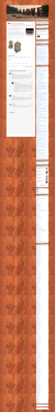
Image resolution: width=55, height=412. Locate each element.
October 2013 (38, 375)
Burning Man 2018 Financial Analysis (41, 143)
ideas (26, 63)
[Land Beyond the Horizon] (46, 176)
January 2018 (38, 306)
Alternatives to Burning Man (40, 198)
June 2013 (38, 380)
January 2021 (38, 259)
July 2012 (38, 395)
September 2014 (39, 360)
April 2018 (38, 302)
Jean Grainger (39, 168)
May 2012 (38, 398)
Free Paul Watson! (39, 72)
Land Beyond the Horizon (40, 174)
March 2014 (38, 368)
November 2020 (39, 262)
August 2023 (38, 255)
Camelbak (19, 32)
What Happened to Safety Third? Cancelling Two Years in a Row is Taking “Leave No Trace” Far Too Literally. (42, 95)
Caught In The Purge (39, 102)
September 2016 (39, 328)
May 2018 (38, 301)
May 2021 (38, 258)
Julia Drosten (39, 181)
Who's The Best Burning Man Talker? (41, 52)
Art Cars (38, 202)
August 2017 (38, 313)
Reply (31, 73)
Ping (12, 95)
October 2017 (38, 310)
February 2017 (38, 321)
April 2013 (38, 383)
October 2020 (38, 263)
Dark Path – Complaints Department (41, 210)
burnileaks (38, 206)
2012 (23, 63)
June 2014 (38, 364)
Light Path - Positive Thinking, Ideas (17, 63)
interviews (38, 225)
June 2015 (38, 348)
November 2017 (39, 309)
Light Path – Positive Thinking (40, 229)
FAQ (33, 19)
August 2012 (38, 394)
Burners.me (9, 2)
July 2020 (38, 267)
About (9, 19)
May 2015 (38, 349)
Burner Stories (38, 205)
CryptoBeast (24, 19)
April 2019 (38, 286)
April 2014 (38, 367)
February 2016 (38, 337)
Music (28, 19)
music (28, 63)
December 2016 (39, 324)
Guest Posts (38, 217)
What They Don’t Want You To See (41, 120)
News (37, 233)
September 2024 (39, 250)
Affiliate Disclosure (14, 19)
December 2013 (39, 372)
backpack (11, 32)
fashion (25, 63)
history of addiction (39, 218)
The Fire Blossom (39, 177)
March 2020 (38, 271)
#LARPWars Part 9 (39, 112)
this (8, 32)
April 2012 (38, 399)
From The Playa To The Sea (40, 78)
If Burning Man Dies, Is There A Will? (41, 116)
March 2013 (38, 384)
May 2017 (38, 317)
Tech (37, 237)
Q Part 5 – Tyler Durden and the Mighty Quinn (42, 111)
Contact (39, 19)
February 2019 (38, 289)
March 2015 (38, 352)
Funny (37, 214)
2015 (37, 197)
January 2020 (38, 274)
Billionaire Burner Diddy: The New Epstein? (42, 77)
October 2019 (38, 278)
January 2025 (38, 247)
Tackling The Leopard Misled (40, 149)
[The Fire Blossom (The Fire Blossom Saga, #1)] (46, 179)
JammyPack (9, 29)
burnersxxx (10, 63)
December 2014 (39, 356)
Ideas (37, 221)
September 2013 (39, 376)
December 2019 (39, 275)
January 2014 (38, 371)
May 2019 (38, 285)
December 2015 (39, 340)
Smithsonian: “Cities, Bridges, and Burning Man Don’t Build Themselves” (26, 66)
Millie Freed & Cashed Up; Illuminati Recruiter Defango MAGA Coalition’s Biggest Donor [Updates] (42, 118)
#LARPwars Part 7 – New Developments (41, 125)
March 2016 (38, 336)
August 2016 (38, 329)
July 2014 (38, 363)
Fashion (38, 213)
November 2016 (39, 325)
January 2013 (38, 387)
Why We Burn (38, 240)
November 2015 (39, 341)
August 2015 (38, 345)
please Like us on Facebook (41, 25)
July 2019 (38, 282)
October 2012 (38, 391)
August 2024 (38, 251)
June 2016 (38, 332)
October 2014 (38, 359)
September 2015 (39, 344)
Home (7, 20)
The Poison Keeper (39, 171)
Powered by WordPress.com (9, 410)
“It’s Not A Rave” (39, 81)
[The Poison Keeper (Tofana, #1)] (46, 173)
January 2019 (38, 290)
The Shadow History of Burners (40, 84)
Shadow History (20, 19)
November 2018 (39, 293)
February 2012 (38, 402)
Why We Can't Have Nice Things (41, 241)
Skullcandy (15, 32)
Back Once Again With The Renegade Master (42, 92)
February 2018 (38, 305)
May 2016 (38, 333)
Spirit (30, 19)
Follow (38, 36)
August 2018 (38, 297)
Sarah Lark (39, 178)
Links (36, 19)
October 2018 (38, 294)
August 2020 (38, 266)
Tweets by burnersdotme (40, 42)
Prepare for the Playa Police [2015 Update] (42, 53)
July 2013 (38, 379)
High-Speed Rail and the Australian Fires (42, 158)
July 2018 (38, 298)
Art (37, 201)
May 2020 (38, 270)
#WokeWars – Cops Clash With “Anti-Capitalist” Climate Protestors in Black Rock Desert (42, 89)
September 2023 (39, 254)
